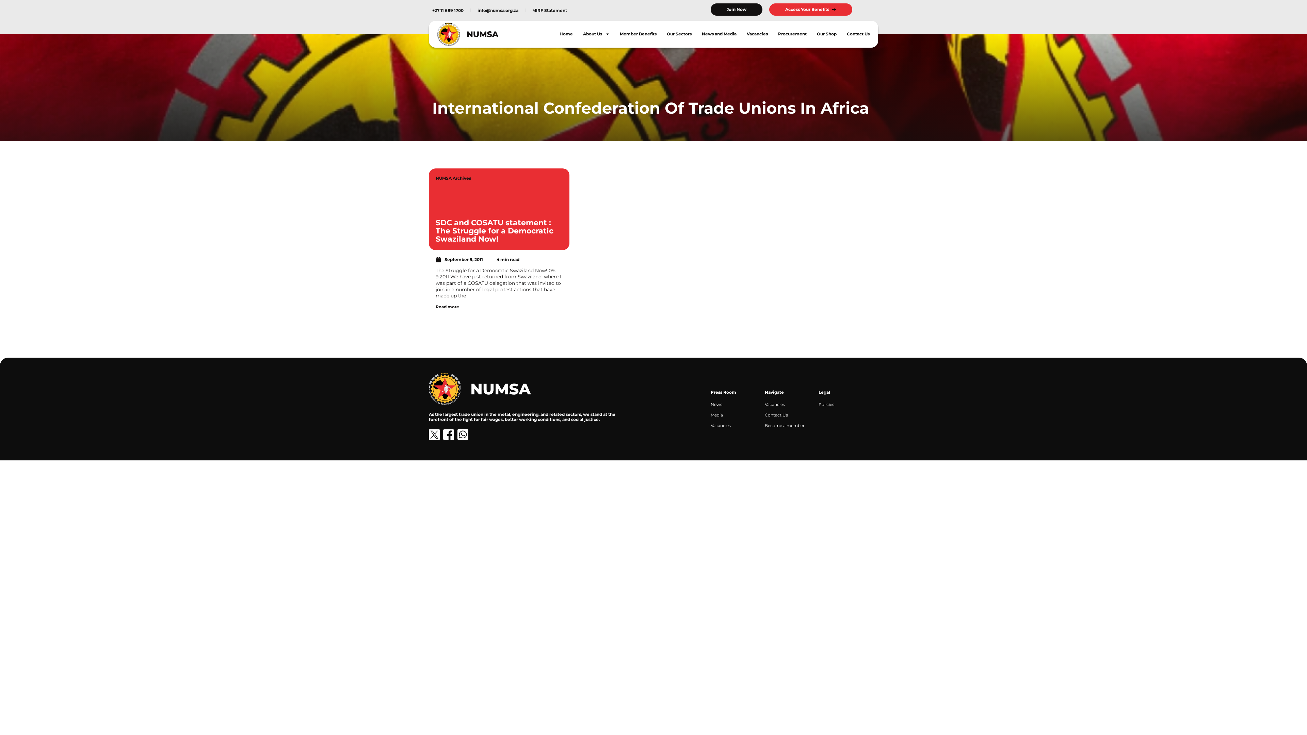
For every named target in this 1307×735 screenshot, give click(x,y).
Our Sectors (679, 33)
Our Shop (827, 33)
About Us (592, 33)
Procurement (792, 33)
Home (566, 33)
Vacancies (757, 33)
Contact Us (858, 33)
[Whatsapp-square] (462, 434)
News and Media (719, 33)
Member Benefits (638, 33)
